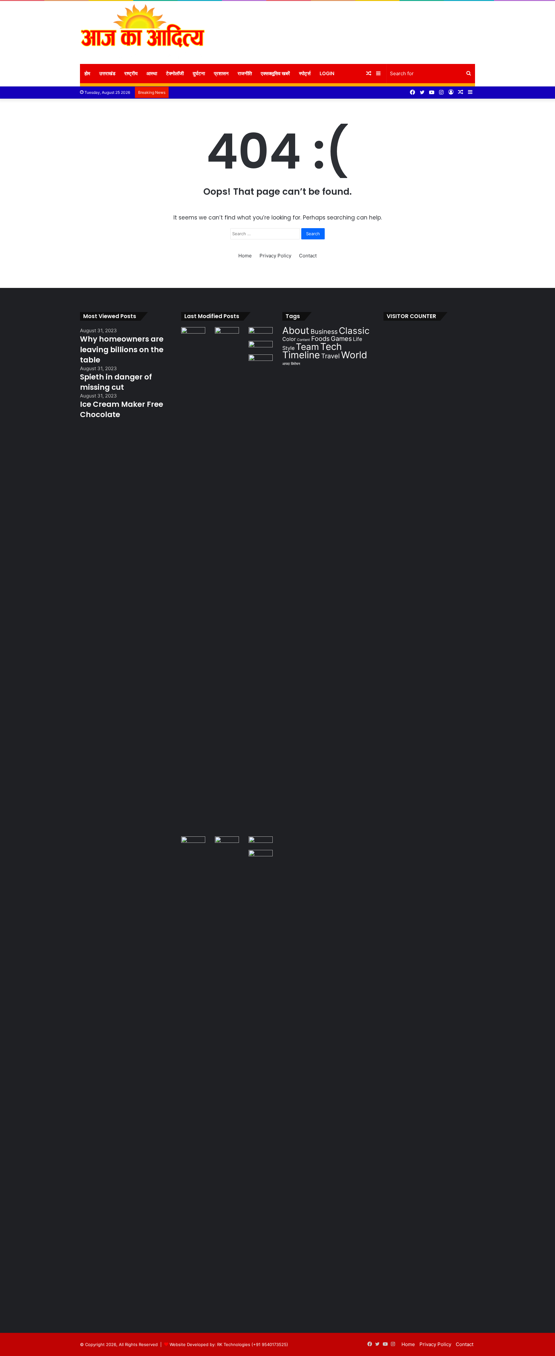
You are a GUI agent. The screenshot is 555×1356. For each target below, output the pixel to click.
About (295, 330)
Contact (308, 256)
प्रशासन (221, 73)
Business (324, 331)
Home (245, 256)
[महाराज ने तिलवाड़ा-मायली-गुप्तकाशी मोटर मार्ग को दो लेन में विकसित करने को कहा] (261, 856)
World (354, 355)
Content (303, 340)
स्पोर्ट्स (305, 73)
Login (327, 73)
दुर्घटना (199, 73)
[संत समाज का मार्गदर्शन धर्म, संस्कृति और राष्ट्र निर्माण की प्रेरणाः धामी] (227, 1077)
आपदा (286, 364)
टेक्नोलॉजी (175, 73)
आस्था (151, 73)
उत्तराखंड (107, 73)
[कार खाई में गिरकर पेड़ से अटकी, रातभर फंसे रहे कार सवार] (193, 334)
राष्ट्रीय (130, 73)
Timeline (301, 355)
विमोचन (295, 364)
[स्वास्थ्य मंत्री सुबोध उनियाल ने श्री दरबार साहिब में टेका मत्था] (261, 347)
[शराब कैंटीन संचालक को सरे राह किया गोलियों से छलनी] (261, 595)
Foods (320, 339)
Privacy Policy (275, 256)
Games (341, 339)
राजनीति (245, 73)
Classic (354, 330)
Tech (331, 346)
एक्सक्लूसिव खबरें (275, 73)
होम (87, 73)
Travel (330, 356)
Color (289, 339)
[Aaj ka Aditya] (142, 32)
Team (307, 346)
